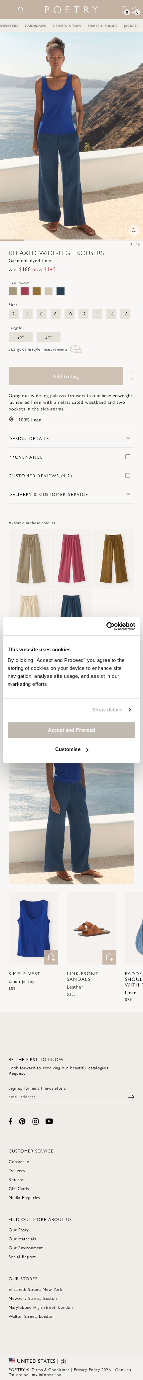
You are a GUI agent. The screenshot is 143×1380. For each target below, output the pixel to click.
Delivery (17, 1170)
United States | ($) (41, 1361)
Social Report (22, 1256)
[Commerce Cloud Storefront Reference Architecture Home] (71, 9)
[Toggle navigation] (9, 10)
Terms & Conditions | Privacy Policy (66, 1369)
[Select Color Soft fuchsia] (25, 291)
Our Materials (22, 1238)
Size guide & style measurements (38, 349)
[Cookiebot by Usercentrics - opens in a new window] (106, 626)
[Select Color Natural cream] (49, 291)
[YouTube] (49, 1121)
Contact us (19, 1161)
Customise (67, 749)
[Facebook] (10, 1121)
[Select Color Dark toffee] (37, 291)
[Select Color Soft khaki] (13, 291)
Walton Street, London (31, 1316)
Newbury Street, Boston (33, 1298)
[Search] (21, 9)
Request (17, 1073)
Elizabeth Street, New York (36, 1289)
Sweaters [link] (15, 25)
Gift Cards (19, 1188)
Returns (16, 1179)
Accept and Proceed (71, 730)
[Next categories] (137, 25)
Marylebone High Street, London (41, 1307)
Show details (107, 709)
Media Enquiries (24, 1197)
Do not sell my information (35, 1374)
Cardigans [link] (41, 25)
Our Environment (26, 1247)
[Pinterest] (22, 1121)
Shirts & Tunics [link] (108, 25)
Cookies (123, 1369)
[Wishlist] (129, 376)
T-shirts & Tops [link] (73, 25)
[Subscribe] (131, 1096)
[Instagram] (35, 1121)
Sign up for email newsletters (37, 1088)
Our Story (19, 1229)
